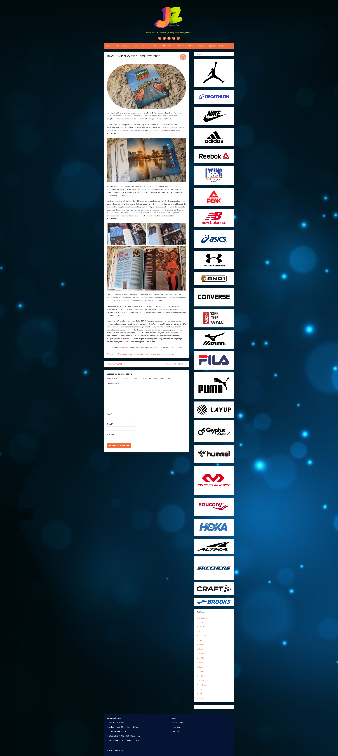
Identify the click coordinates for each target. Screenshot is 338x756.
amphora (123, 354)
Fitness (144, 46)
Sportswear (155, 46)
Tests (117, 46)
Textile (201, 694)
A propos (212, 46)
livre (146, 354)
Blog (200, 631)
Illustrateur (176, 731)
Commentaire (113, 384)
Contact (222, 46)
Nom (109, 414)
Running (136, 46)
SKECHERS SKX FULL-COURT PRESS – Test (124, 736)
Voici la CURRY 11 (114, 364)
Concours (201, 46)
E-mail (110, 424)
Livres (111, 354)
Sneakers (125, 46)
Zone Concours (178, 722)
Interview (191, 46)
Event (201, 640)
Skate (201, 676)
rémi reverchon (158, 354)
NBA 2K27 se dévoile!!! (117, 722)
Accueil (108, 46)
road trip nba (170, 354)
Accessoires (203, 618)
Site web (110, 434)
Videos (171, 46)
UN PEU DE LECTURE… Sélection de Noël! (124, 727)
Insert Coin (176, 727)
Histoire (201, 649)
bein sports (140, 354)
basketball (131, 354)
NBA (164, 46)
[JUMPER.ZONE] (169, 17)
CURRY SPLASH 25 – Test (118, 731)
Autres (201, 622)
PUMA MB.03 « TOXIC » (176, 364)
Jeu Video (202, 658)
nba (150, 354)
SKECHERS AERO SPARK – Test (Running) (124, 740)
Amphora (125, 347)
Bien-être (181, 46)
